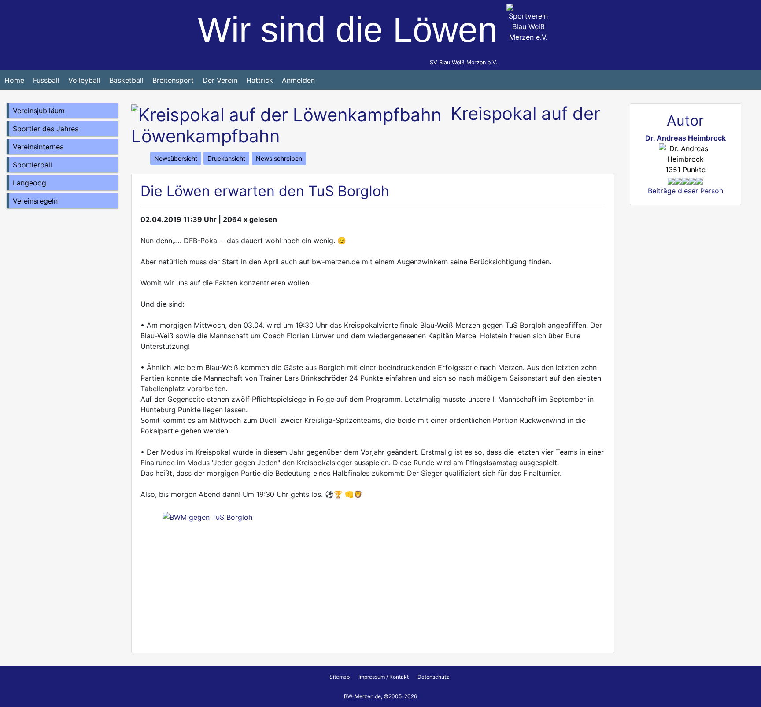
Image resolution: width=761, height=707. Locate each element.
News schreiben (279, 158)
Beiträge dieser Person (685, 190)
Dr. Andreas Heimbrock (685, 137)
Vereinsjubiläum (39, 110)
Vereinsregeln (35, 200)
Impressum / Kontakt (383, 677)
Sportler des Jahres (45, 128)
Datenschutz (433, 677)
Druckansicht (226, 158)
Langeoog (29, 182)
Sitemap (339, 677)
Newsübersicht (175, 158)
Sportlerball (32, 164)
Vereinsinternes (38, 146)
